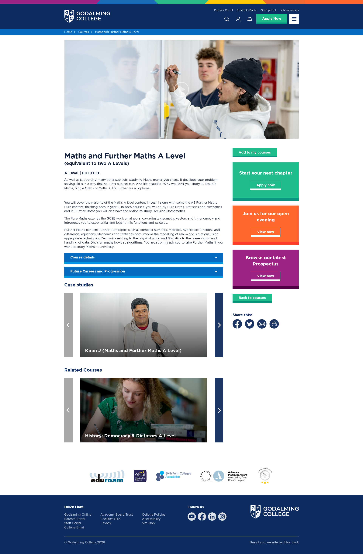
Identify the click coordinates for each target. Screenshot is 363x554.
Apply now (265, 185)
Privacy (105, 523)
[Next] (219, 325)
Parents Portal (223, 10)
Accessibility (151, 519)
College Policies (153, 514)
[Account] (238, 19)
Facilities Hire (110, 519)
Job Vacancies (289, 10)
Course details (82, 257)
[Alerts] (249, 19)
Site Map (148, 523)
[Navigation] (294, 19)
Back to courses (252, 297)
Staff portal (268, 10)
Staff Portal (72, 523)
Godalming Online (77, 514)
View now (265, 232)
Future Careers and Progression (97, 271)
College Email (74, 527)
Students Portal (247, 10)
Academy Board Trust (116, 514)
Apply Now (271, 18)
